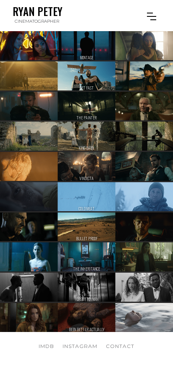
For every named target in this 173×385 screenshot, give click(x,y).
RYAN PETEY (38, 11)
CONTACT (120, 346)
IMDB (46, 346)
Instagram (80, 346)
